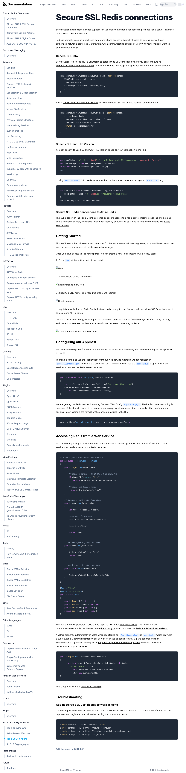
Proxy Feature (14, 412)
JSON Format (13, 216)
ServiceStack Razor (17, 462)
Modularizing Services (18, 125)
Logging (11, 67)
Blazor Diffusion (15, 590)
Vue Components (16, 501)
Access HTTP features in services (19, 86)
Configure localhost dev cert (21, 277)
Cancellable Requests (18, 445)
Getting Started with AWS (20, 692)
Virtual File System (16, 109)
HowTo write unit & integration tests (22, 555)
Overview (11, 18)
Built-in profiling (15, 130)
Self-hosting (13, 536)
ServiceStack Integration (19, 163)
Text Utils (11, 312)
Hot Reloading (14, 136)
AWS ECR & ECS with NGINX (21, 43)
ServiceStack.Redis (66, 29)
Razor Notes (13, 473)
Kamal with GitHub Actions (21, 33)
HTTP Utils (12, 317)
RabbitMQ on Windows (18, 733)
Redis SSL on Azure (17, 738)
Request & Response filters (20, 73)
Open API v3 (13, 396)
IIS (8, 531)
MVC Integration (15, 158)
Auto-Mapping (14, 98)
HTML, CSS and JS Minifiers (21, 141)
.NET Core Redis (15, 272)
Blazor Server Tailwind (18, 574)
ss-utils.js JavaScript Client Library (21, 517)
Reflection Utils (14, 328)
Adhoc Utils (13, 339)
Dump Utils (12, 323)
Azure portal (93, 253)
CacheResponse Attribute (20, 368)
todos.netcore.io (128, 624)
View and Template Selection (21, 478)
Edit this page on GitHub (69, 749)
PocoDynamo (14, 686)
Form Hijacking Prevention (20, 190)
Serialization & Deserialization (22, 92)
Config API (12, 179)
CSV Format (13, 227)
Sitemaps (11, 439)
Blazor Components (17, 585)
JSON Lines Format (16, 238)
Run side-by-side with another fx (24, 168)
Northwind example (91, 686)
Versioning (12, 174)
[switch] (181, 4)
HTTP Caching (14, 362)
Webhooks (12, 450)
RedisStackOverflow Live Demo (152, 628)
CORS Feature (14, 407)
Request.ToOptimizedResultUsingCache (119, 642)
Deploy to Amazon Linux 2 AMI (22, 283)
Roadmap (11, 768)
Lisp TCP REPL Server (18, 428)
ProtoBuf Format (15, 249)
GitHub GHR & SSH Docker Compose (20, 26)
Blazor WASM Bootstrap (19, 580)
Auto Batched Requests (19, 103)
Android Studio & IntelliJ (19, 613)
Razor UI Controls (16, 468)
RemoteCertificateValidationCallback (75, 65)
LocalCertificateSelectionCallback (80, 102)
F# (8, 631)
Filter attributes (14, 78)
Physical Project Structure (20, 120)
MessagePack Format (18, 244)
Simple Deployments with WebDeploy (20, 659)
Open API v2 (13, 401)
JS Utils (10, 334)
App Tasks (12, 152)
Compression (14, 378)
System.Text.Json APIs (18, 222)
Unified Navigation (16, 147)
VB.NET (10, 636)
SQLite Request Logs (17, 423)
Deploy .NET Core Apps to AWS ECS (23, 290)
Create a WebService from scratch (20, 198)
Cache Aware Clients (17, 373)
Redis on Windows (16, 728)
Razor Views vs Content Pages (22, 489)
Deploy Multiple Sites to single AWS (22, 650)
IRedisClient (92, 359)
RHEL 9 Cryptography (18, 744)
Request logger (14, 418)
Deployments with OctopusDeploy (16, 667)
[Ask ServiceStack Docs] (157, 4)
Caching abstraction (82, 638)
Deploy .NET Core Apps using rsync (22, 299)
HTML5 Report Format (18, 254)
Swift (9, 625)
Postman (11, 434)
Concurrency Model (17, 185)
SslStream (94, 61)
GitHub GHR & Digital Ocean (21, 38)
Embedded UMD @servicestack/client (17, 509)
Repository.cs (108, 628)
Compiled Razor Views (18, 484)
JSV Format (12, 233)
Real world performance (19, 756)
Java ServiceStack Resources (22, 608)
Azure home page (103, 247)
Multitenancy (13, 114)
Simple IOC (12, 345)
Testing (10, 548)
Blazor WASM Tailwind (18, 569)
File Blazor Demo (15, 596)
